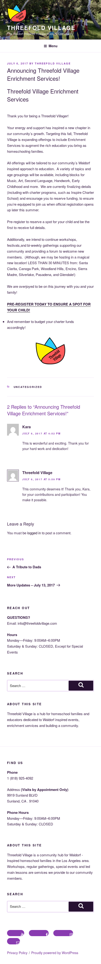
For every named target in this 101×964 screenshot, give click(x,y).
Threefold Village (41, 28)
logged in (34, 532)
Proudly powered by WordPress (54, 952)
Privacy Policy (17, 952)
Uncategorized (28, 387)
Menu (53, 45)
